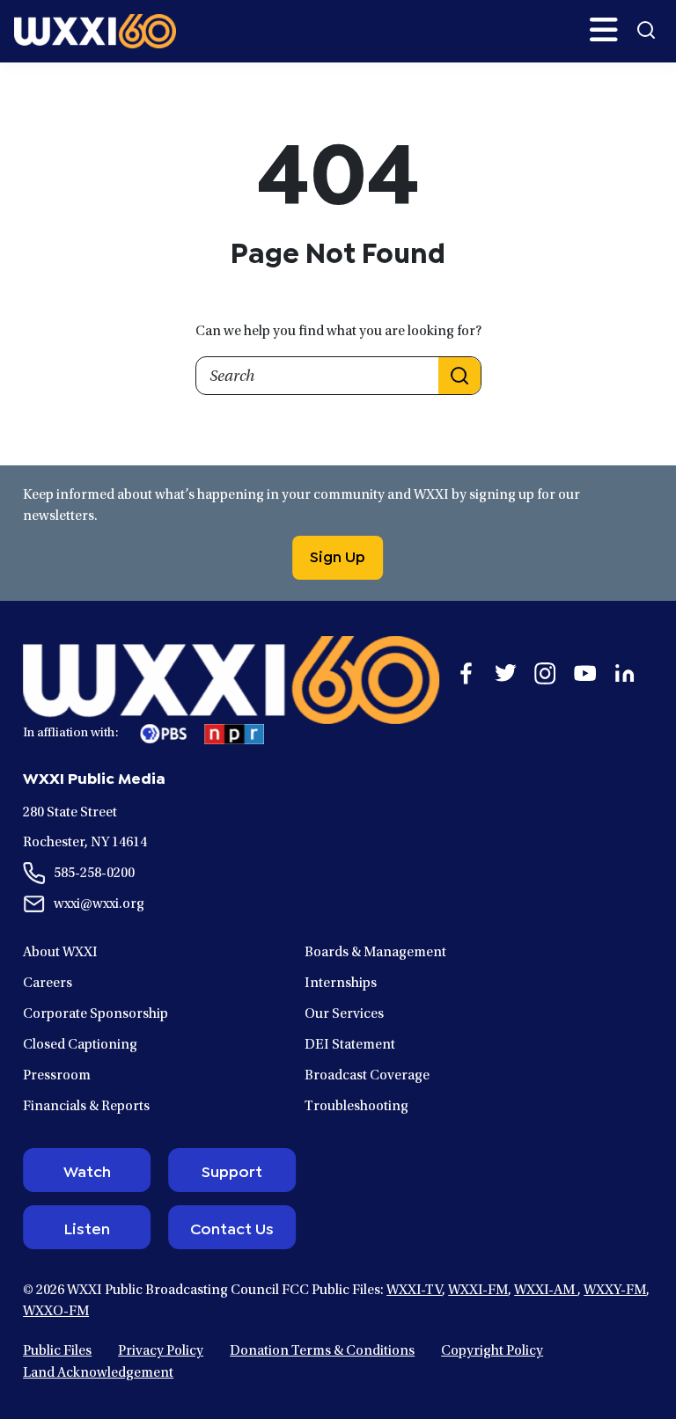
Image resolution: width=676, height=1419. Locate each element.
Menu (603, 30)
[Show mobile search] (646, 30)
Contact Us (232, 1227)
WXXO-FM (56, 1312)
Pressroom (57, 1076)
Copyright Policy (492, 1351)
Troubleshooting (356, 1107)
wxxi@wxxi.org (99, 904)
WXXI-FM (478, 1291)
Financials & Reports (86, 1107)
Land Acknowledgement (98, 1373)
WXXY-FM (615, 1291)
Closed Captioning (80, 1045)
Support (232, 1170)
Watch (87, 1170)
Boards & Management (375, 953)
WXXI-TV (414, 1291)
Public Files (57, 1351)
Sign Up (337, 555)
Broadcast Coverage (367, 1076)
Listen (86, 1227)
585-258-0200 (94, 874)
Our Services (344, 1014)
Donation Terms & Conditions (322, 1351)
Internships (341, 983)
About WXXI (60, 953)
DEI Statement (350, 1045)
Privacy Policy (160, 1351)
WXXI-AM (545, 1291)
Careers (47, 983)
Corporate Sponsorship (95, 1014)
